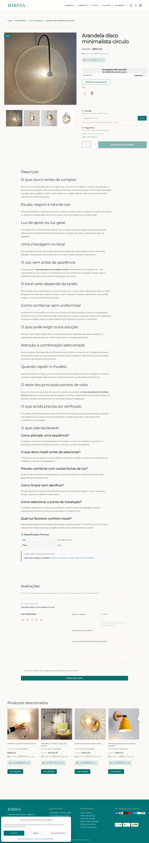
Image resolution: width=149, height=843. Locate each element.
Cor (83, 87)
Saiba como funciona (89, 137)
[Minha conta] (136, 5)
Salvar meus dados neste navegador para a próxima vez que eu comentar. (51, 671)
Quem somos (85, 813)
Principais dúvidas (87, 818)
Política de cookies (88, 824)
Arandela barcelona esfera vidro (88, 744)
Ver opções (15, 771)
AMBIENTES (82, 5)
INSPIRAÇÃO (119, 5)
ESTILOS (95, 5)
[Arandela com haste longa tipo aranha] (56, 724)
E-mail (104, 614)
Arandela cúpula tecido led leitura (21, 744)
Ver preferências (58, 833)
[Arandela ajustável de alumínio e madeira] (123, 724)
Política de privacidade (89, 821)
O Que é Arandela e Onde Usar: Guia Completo (72, 558)
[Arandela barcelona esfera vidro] (90, 724)
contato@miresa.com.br (59, 816)
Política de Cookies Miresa (25, 839)
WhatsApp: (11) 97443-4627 (60, 813)
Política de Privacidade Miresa (44, 839)
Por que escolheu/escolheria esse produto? (89, 641)
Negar (36, 833)
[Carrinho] (140, 5)
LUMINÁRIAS (69, 5)
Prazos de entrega (87, 816)
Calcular (142, 118)
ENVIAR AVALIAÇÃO (74, 678)
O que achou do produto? (83, 630)
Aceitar (14, 833)
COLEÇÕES (106, 5)
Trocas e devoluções (88, 827)
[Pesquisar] (131, 5)
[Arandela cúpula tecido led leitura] (23, 724)
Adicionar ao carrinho (122, 145)
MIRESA (16, 5)
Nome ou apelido (79, 614)
